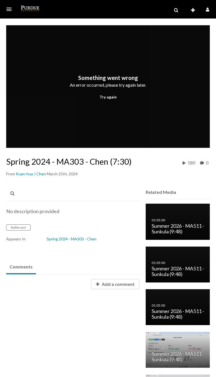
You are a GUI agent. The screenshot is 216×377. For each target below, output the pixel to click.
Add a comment (118, 284)
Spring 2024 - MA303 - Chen (71, 238)
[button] (10, 9)
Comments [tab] (21, 266)
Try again (108, 97)
